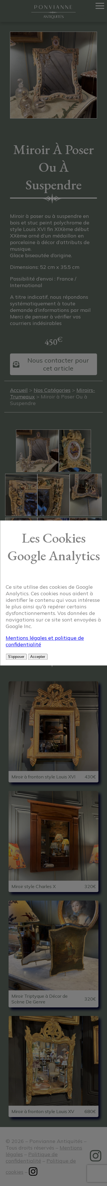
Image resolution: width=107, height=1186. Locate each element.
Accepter (37, 657)
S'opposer (16, 657)
